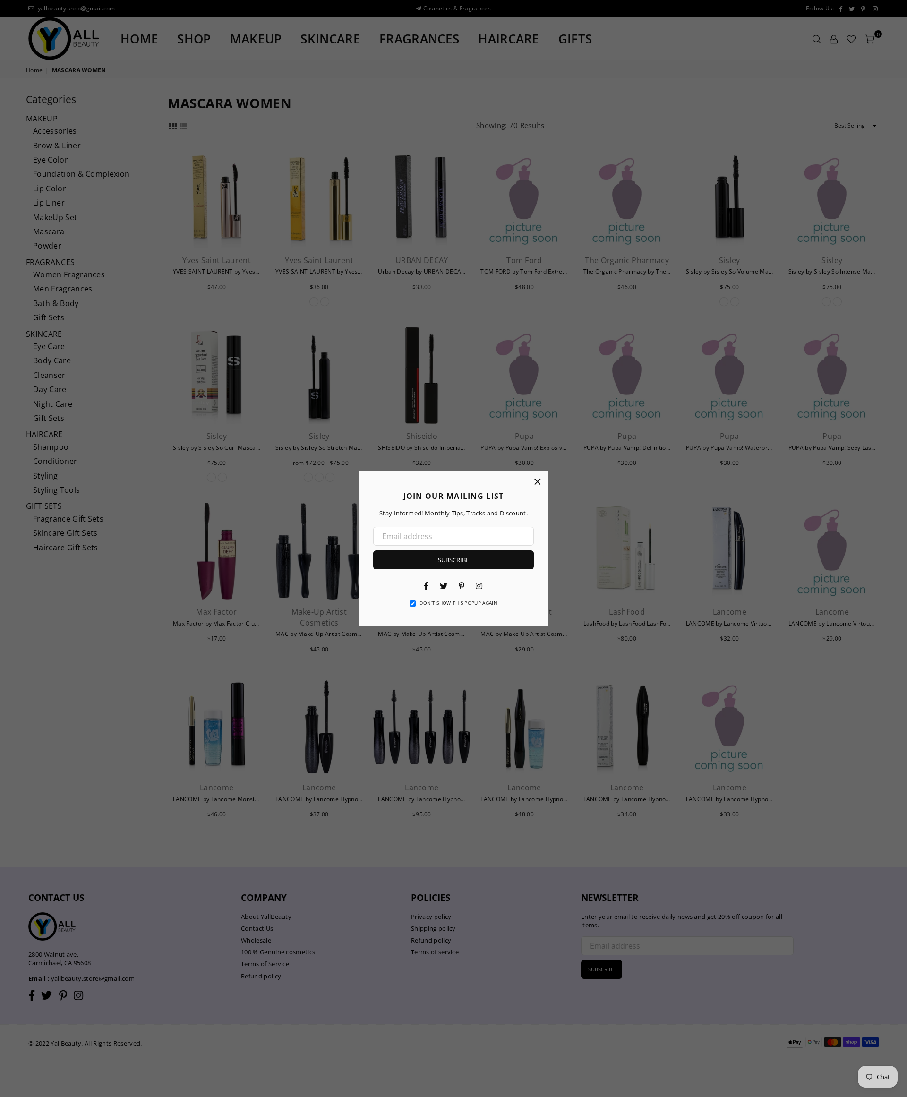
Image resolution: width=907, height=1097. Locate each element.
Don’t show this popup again (458, 603)
